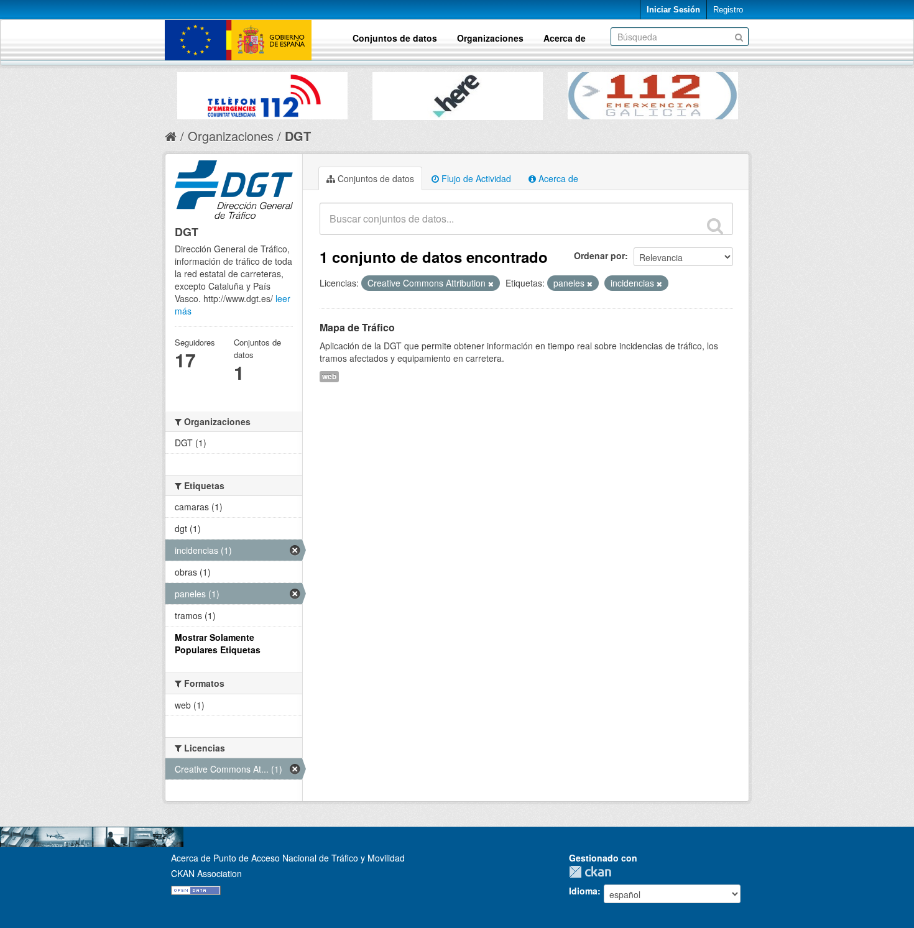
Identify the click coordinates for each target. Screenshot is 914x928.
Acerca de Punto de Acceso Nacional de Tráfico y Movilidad (288, 858)
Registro (728, 9)
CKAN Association (206, 873)
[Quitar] (491, 283)
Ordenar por (599, 255)
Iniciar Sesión (673, 9)
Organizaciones (490, 38)
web (329, 376)
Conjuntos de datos (395, 38)
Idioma (583, 890)
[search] (715, 225)
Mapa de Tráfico (357, 327)
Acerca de (564, 38)
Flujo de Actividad (475, 178)
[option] (262, 92)
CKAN (593, 871)
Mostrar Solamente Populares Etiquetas (218, 643)
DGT (298, 136)
